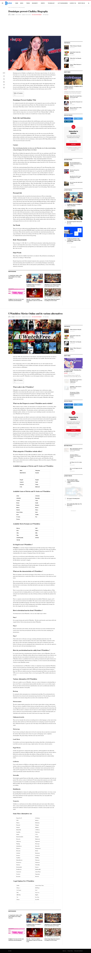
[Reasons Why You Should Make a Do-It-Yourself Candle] (66, 97)
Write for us (81, 3)
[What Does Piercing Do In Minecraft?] (66, 171)
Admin (13, 14)
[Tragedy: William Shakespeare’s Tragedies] (66, 66)
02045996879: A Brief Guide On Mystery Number (75, 387)
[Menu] (2, 3)
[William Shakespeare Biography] (66, 47)
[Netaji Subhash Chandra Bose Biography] (66, 53)
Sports (43, 3)
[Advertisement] (45, 25)
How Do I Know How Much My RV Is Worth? (76, 183)
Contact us (73, 3)
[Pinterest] (4, 84)
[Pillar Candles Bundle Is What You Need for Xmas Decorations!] (66, 450)
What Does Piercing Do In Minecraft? (74, 170)
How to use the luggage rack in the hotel (76, 469)
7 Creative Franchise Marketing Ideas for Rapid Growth (72, 370)
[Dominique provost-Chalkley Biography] (34, 53)
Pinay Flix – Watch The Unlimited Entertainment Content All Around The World (34, 301)
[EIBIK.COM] (8, 3)
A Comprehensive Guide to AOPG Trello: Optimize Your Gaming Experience (15, 277)
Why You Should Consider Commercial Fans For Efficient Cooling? (73, 481)
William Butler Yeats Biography (75, 58)
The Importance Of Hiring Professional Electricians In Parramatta (74, 393)
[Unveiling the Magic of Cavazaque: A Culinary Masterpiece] (34, 278)
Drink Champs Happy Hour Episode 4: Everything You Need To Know (52, 300)
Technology (51, 3)
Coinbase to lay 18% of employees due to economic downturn (73, 87)
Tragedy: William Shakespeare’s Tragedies (75, 65)
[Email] (4, 87)
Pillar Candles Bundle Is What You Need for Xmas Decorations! (76, 449)
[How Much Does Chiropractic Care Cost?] (66, 103)
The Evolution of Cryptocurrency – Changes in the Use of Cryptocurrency (76, 381)
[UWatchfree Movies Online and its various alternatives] (34, 337)
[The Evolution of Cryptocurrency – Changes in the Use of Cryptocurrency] (66, 381)
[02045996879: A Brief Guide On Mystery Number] (66, 388)
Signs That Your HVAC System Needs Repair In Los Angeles (75, 177)
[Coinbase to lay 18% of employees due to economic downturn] (73, 79)
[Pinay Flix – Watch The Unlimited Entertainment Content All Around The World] (34, 293)
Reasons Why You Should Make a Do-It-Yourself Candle (76, 96)
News (21, 3)
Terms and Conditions (78, 950)
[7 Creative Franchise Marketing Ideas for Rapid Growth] (73, 363)
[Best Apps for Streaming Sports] (73, 491)
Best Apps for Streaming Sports (73, 498)
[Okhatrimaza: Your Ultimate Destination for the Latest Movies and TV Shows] (53, 278)
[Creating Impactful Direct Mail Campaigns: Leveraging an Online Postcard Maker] (73, 232)
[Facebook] (4, 76)
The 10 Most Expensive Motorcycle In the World (74, 222)
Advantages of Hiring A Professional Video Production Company (75, 456)
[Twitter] (4, 79)
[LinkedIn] (4, 82)
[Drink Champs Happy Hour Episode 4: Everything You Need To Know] (53, 293)
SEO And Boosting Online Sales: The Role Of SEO (74, 504)
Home (16, 3)
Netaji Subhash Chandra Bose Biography (75, 52)
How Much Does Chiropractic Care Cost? (76, 102)
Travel (28, 3)
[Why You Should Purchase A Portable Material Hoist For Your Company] (66, 164)
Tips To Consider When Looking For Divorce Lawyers (75, 108)
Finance (65, 89)
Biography (35, 3)
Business (66, 373)
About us (64, 950)
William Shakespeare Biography (75, 46)
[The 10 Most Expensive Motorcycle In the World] (73, 214)
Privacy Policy (76, 148)
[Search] (88, 3)
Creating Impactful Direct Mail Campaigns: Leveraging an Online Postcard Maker (74, 240)
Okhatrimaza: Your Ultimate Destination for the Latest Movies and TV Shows (53, 285)
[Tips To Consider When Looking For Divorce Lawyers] (66, 109)
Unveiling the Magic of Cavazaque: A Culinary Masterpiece (33, 285)
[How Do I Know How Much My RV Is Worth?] (66, 184)
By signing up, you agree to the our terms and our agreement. (74, 149)
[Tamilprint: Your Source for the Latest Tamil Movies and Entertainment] (16, 293)
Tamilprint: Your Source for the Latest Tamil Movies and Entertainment (16, 300)
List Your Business (63, 3)
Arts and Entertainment (37, 14)
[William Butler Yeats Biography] (66, 60)
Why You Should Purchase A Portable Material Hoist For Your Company (76, 164)
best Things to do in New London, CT (76, 463)
